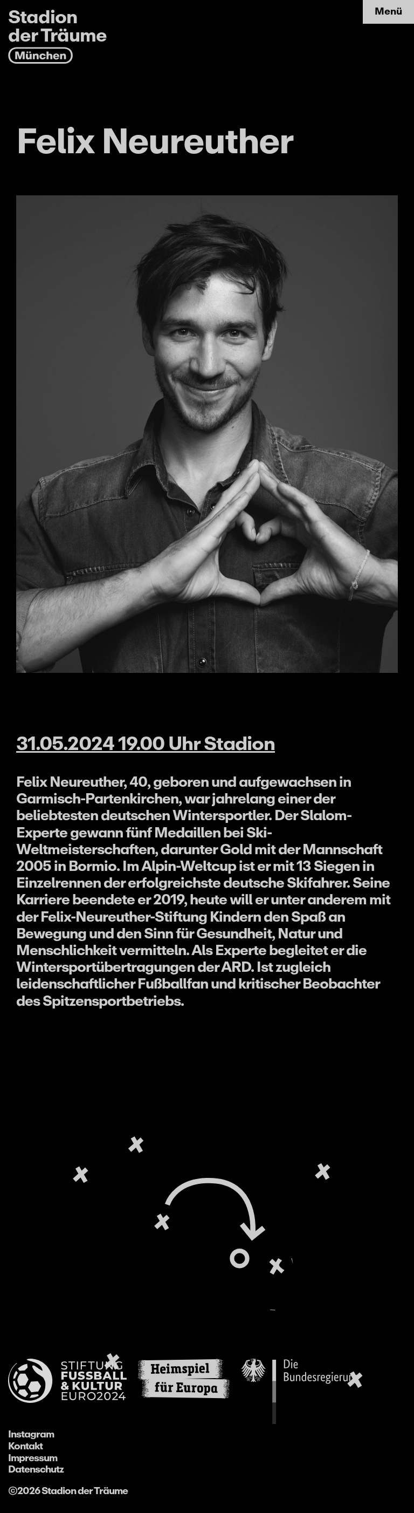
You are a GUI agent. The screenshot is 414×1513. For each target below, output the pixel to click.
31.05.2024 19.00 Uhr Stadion (145, 743)
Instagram (31, 1434)
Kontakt (25, 1446)
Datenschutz (36, 1469)
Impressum (32, 1458)
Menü (388, 11)
